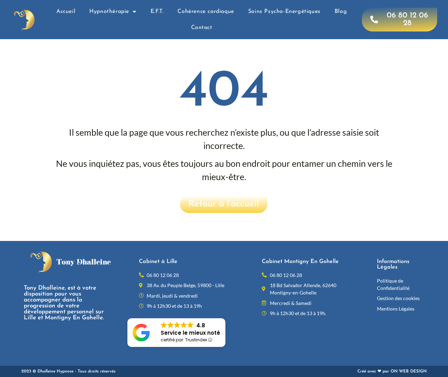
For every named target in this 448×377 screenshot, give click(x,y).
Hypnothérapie (109, 11)
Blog (341, 11)
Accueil (65, 11)
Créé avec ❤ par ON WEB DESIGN (392, 371)
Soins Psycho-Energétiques (284, 11)
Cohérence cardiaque (205, 11)
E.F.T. (157, 11)
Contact (201, 27)
